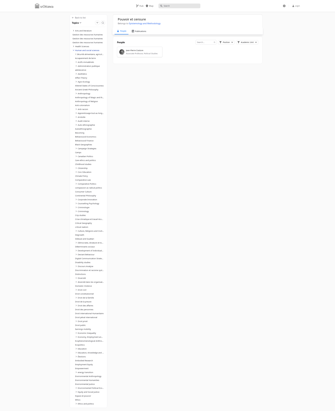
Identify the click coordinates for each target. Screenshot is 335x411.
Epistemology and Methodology (145, 23)
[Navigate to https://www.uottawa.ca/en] (44, 6)
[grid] (188, 53)
